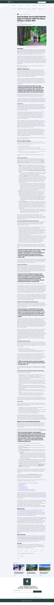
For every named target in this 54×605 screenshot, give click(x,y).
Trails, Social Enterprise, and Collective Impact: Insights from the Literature (31, 573)
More (44, 8)
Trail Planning (40, 8)
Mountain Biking (26, 551)
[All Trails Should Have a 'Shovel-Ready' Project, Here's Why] (44, 567)
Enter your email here (17, 590)
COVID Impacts (34, 8)
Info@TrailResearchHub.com (37, 597)
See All (49, 562)
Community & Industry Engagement (25, 553)
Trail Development (32, 549)
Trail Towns (29, 8)
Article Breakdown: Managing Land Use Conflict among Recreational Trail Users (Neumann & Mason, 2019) (19, 573)
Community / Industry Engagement (33, 551)
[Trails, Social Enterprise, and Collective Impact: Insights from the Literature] (32, 567)
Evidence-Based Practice (21, 549)
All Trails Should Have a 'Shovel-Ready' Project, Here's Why (44, 573)
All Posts (14, 8)
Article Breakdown (42, 549)
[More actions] (45, 14)
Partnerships (37, 549)
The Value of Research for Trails (21, 8)
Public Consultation (20, 551)
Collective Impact (41, 551)
